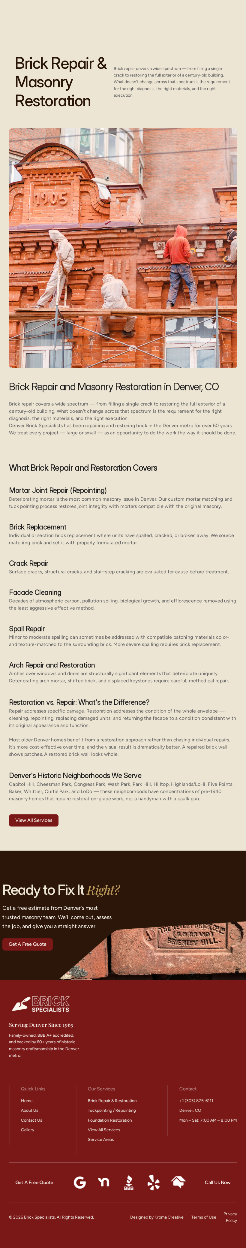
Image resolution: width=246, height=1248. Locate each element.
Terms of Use (203, 1217)
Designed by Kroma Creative (157, 1217)
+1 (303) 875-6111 (196, 1100)
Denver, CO (190, 1110)
